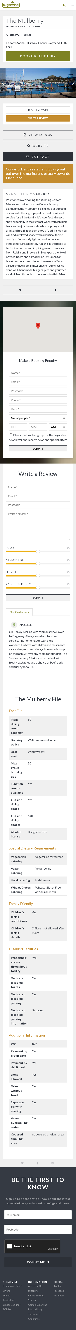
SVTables (8, 1309)
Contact (40, 156)
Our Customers (19, 612)
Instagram (59, 1295)
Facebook (59, 1290)
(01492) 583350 (20, 34)
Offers (6, 1290)
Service (11, 571)
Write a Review (38, 118)
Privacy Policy (35, 1309)
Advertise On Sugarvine (35, 1288)
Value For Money (18, 584)
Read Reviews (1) (38, 109)
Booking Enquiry (38, 56)
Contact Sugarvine (37, 1304)
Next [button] (73, 83)
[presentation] (32, 1246)
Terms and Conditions (33, 1316)
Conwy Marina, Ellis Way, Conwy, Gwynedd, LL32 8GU (36, 45)
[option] (38, 83)
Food (10, 547)
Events (6, 1295)
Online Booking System (36, 1298)
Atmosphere (15, 559)
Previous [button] (3, 83)
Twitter (57, 1286)
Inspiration (8, 1300)
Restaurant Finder (12, 1286)
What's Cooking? (11, 1304)
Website (40, 145)
